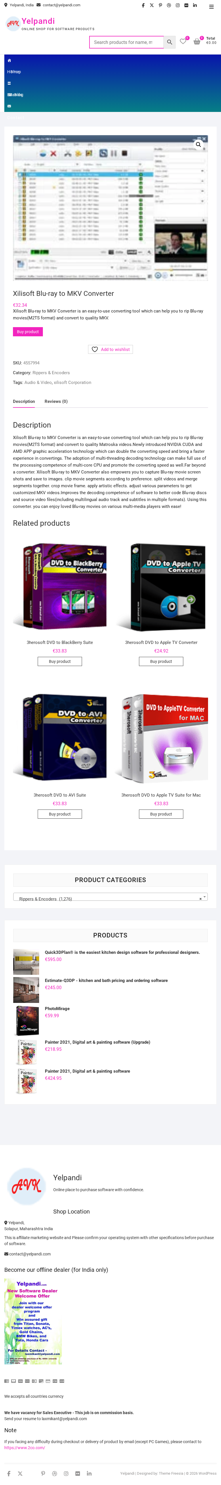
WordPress (208, 1473)
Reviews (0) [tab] (56, 401)
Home (15, 60)
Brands (15, 83)
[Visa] (20, 1378)
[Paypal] (27, 1378)
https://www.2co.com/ (24, 1447)
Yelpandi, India (21, 5)
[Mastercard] (13, 1378)
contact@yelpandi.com (61, 5)
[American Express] (6, 1378)
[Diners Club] (34, 1378)
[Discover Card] (41, 1378)
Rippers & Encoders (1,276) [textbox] (108, 899)
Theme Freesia (171, 1473)
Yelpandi (38, 21)
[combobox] (110, 897)
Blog (19, 94)
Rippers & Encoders (51, 372)
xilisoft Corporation (72, 382)
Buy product (28, 331)
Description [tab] (24, 401)
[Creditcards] (48, 1378)
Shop (15, 71)
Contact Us (15, 106)
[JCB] (62, 1378)
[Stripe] (55, 1378)
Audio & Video (38, 382)
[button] (198, 144)
